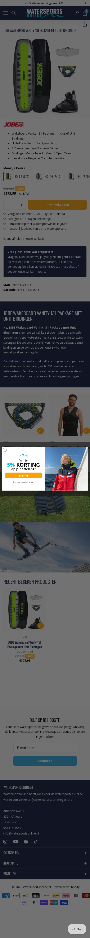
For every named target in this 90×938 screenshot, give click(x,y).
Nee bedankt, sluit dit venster (23, 482)
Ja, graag (23, 475)
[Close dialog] (5, 450)
